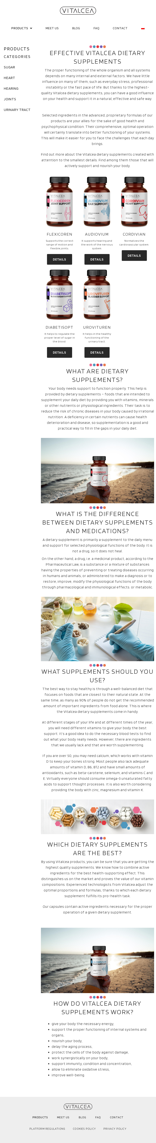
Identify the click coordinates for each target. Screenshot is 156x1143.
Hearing (11, 88)
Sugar (9, 67)
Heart (9, 78)
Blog (76, 28)
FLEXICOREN (59, 234)
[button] (59, 259)
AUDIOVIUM (97, 234)
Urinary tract (17, 110)
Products (19, 28)
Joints (10, 99)
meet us (52, 28)
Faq (97, 28)
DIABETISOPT (59, 327)
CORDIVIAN (134, 234)
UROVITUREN (97, 327)
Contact (120, 28)
